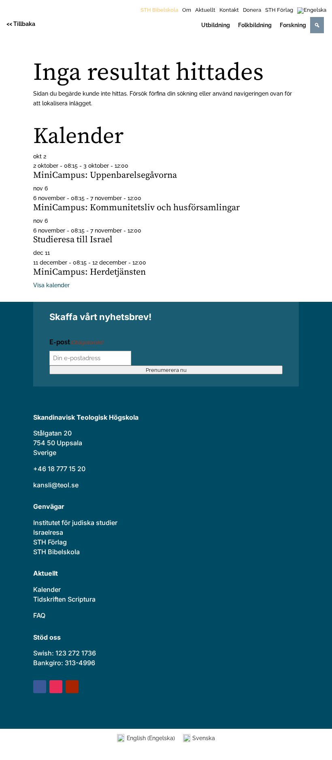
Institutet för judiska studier (75, 523)
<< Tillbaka (20, 24)
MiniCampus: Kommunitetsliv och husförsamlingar (136, 207)
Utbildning (215, 25)
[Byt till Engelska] (311, 12)
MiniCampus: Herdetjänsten (89, 272)
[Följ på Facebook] (39, 686)
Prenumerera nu (166, 370)
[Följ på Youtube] (72, 686)
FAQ (39, 615)
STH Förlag (279, 10)
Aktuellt (205, 10)
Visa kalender (51, 285)
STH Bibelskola (159, 10)
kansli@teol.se (56, 485)
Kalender (47, 589)
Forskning (293, 25)
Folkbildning (255, 25)
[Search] (317, 25)
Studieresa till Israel (73, 239)
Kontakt (229, 10)
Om (186, 10)
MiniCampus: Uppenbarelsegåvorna (105, 175)
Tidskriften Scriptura (64, 599)
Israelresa (48, 532)
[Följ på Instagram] (55, 686)
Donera (252, 10)
